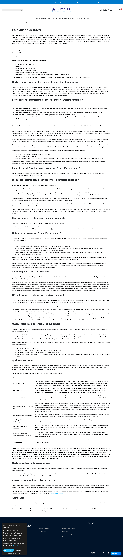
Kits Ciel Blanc (62, 18)
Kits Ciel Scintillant (40, 18)
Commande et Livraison (68, 528)
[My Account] (116, 10)
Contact (64, 526)
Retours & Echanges (67, 534)
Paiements (65, 531)
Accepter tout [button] (8, 550)
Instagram (96, 523)
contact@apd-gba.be (56, 493)
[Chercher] (20, 10)
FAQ (63, 536)
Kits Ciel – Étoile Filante (75, 18)
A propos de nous (42, 526)
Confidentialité (41, 534)
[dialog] (14, 539)
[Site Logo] (61, 10)
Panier (87, 18)
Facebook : (89, 523)
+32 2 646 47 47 (106, 11)
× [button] (25, 524)
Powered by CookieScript (14, 553)
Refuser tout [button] (20, 550)
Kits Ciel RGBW (52, 18)
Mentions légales (42, 531)
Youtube (92, 523)
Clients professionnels (43, 528)
